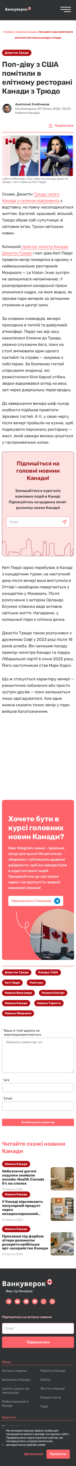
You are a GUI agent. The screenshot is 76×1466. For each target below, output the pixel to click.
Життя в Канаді (52, 1388)
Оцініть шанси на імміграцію (15, 1390)
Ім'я (6, 1080)
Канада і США (48, 972)
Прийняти (58, 1454)
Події (44, 1406)
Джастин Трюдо (17, 52)
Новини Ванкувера (18, 993)
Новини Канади (16, 1003)
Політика (36, 982)
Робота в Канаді (52, 1371)
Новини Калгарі (53, 993)
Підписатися (38, 1342)
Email (8, 1098)
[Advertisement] (38, 754)
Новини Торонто (49, 1003)
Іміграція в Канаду (16, 1380)
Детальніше (33, 1454)
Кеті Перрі (12, 982)
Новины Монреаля (18, 1013)
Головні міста (50, 1397)
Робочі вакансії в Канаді (15, 1403)
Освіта (45, 1380)
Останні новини (14, 1371)
